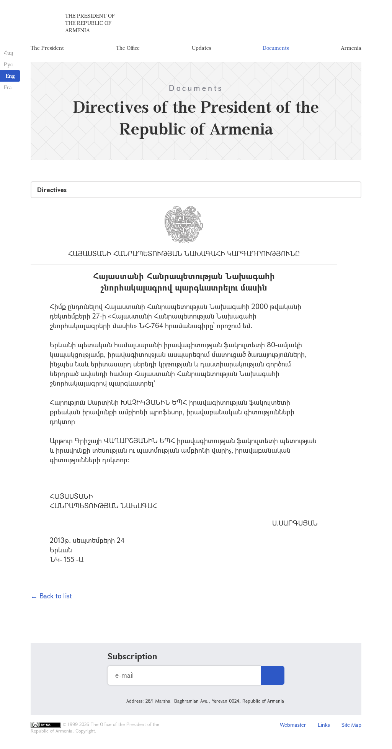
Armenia (351, 47)
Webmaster (293, 724)
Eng (10, 75)
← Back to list (51, 595)
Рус (8, 64)
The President (47, 47)
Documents (276, 47)
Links (324, 724)
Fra (8, 87)
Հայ (8, 52)
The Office (128, 47)
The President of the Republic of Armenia (90, 23)
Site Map (351, 724)
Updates (201, 47)
